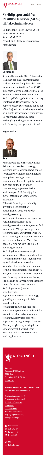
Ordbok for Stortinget (13, 402)
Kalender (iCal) (14, 445)
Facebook (12, 426)
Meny (40, 4)
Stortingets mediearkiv (14, 399)
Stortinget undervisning (14, 396)
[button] (32, 4)
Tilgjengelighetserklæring (14, 414)
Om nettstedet (11, 408)
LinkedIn (11, 435)
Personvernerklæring (13, 411)
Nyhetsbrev (9, 405)
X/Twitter (12, 429)
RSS (9, 442)
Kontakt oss (9, 380)
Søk (32, 4)
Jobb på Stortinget (12, 417)
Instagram (12, 432)
